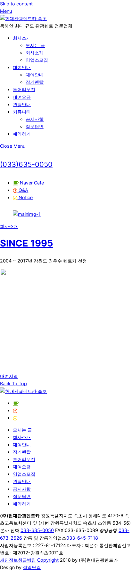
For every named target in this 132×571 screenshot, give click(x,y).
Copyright (48, 560)
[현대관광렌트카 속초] (23, 18)
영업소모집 (37, 60)
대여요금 (22, 97)
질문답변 (35, 126)
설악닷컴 (32, 567)
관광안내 (22, 104)
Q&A (22, 190)
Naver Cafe (31, 182)
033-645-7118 (82, 538)
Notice (25, 197)
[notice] (15, 417)
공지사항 (35, 119)
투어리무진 (24, 89)
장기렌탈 (35, 82)
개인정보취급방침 (18, 560)
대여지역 (9, 376)
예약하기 (22, 134)
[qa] (15, 410)
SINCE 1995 (26, 243)
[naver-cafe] (16, 403)
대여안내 (22, 67)
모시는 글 (35, 45)
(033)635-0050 (26, 164)
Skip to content (16, 3)
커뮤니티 (22, 111)
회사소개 (22, 38)
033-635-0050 (37, 530)
